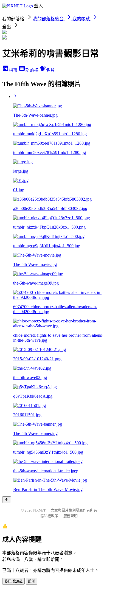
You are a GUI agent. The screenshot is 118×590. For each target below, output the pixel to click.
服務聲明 (70, 516)
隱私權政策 (49, 516)
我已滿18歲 (13, 581)
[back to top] (6, 499)
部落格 (32, 70)
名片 (50, 70)
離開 (31, 581)
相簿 (14, 70)
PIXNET (39, 510)
